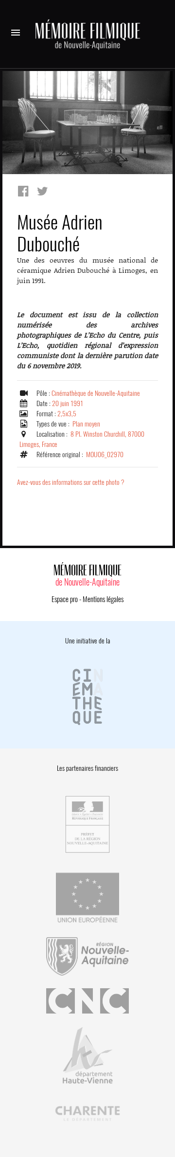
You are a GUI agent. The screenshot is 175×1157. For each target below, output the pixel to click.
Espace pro (65, 599)
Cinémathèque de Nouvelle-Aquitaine (96, 393)
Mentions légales (103, 599)
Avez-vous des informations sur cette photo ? (70, 482)
